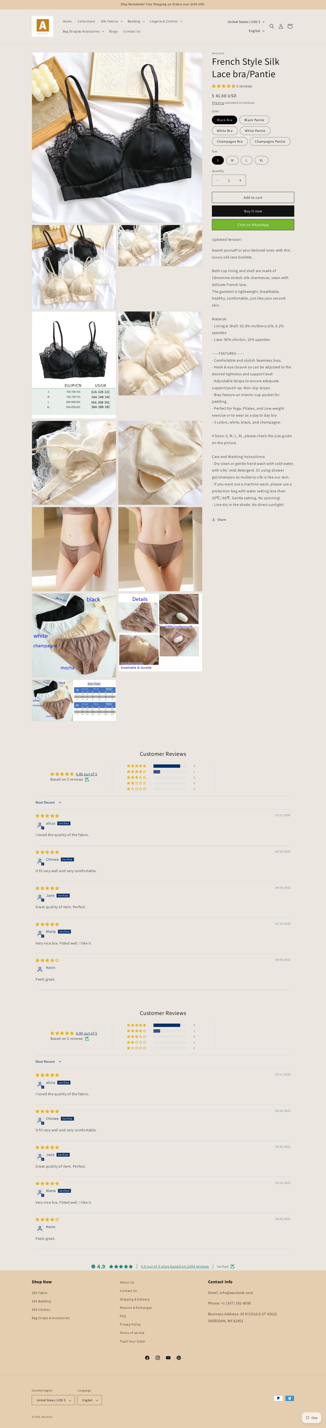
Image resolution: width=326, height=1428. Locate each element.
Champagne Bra (230, 141)
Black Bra (224, 120)
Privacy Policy (130, 1324)
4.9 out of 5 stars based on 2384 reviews (175, 1266)
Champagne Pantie (270, 141)
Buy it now (253, 211)
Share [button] (221, 519)
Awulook (47, 1417)
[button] (111, 21)
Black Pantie (254, 120)
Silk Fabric (40, 1292)
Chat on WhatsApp (253, 224)
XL (261, 160)
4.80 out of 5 (86, 774)
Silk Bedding (41, 1301)
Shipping (218, 102)
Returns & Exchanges (136, 1307)
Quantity (218, 171)
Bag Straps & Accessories (51, 1318)
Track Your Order (133, 1341)
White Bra (225, 131)
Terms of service (132, 1333)
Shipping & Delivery (134, 1299)
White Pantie (255, 131)
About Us (127, 1282)
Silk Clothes (41, 1309)
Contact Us (128, 1290)
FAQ (123, 1316)
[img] (47, 815)
